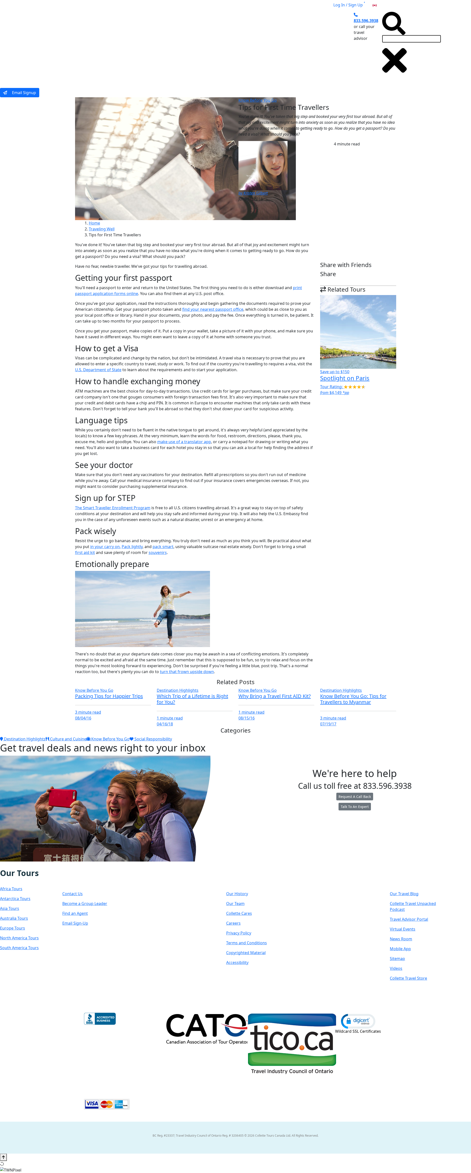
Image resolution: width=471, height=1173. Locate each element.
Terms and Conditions (246, 943)
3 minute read (88, 712)
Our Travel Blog (404, 893)
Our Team (235, 903)
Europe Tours (12, 928)
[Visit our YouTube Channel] (30, 865)
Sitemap (397, 958)
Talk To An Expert (355, 806)
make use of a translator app (184, 441)
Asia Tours (9, 908)
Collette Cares (239, 913)
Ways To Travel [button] (178, 45)
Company (243, 878)
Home (94, 223)
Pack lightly (132, 546)
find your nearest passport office (212, 309)
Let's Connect (87, 878)
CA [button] (380, 5)
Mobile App (400, 948)
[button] (358, 1021)
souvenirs (158, 552)
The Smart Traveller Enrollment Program (112, 507)
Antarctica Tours (15, 898)
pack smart (163, 546)
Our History (237, 893)
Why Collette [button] (217, 45)
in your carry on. (105, 546)
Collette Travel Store (408, 978)
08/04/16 (83, 718)
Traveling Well (102, 229)
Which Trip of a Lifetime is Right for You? (192, 699)
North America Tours (19, 938)
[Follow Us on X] (15, 865)
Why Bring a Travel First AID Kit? (274, 696)
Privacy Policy (238, 933)
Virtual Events (402, 929)
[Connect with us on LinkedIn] (20, 865)
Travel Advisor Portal (409, 919)
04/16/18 (165, 724)
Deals (248, 45)
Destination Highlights (177, 690)
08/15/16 (246, 718)
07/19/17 (328, 724)
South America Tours (19, 947)
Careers (233, 923)
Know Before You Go (257, 100)
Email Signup (23, 92)
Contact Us (72, 893)
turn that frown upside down (187, 671)
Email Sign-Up (75, 923)
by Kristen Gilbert (253, 193)
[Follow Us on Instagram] (10, 865)
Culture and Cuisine (67, 739)
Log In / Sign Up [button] (348, 5)
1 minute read (170, 718)
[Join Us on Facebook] (5, 865)
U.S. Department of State (98, 369)
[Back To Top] (3, 1157)
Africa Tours (11, 888)
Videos (396, 968)
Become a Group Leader (84, 903)
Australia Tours (14, 918)
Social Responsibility (152, 739)
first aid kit (85, 552)
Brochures (271, 45)
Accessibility (237, 962)
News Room (401, 939)
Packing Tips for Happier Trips (109, 696)
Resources (408, 878)
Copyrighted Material (246, 952)
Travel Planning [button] (304, 45)
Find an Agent (75, 913)
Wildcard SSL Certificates (358, 1031)
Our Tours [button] (141, 45)
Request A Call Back (355, 796)
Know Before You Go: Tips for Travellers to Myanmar (353, 699)
